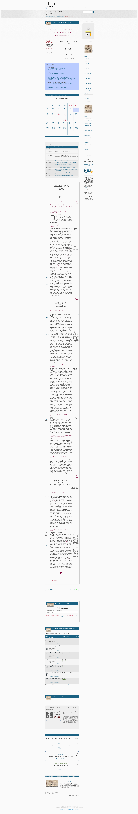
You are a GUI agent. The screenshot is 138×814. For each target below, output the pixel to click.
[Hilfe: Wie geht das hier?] (62, 619)
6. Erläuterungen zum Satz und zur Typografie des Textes (61, 79)
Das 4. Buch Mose (87, 66)
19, (47, 119)
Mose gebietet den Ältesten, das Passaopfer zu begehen (66, 165)
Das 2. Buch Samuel (87, 80)
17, (70, 114)
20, (53, 119)
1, (47, 105)
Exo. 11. (47, 465)
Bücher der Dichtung (87, 123)
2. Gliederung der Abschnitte (54, 69)
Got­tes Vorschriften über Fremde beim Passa (64, 175)
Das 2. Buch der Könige (87, 85)
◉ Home (46, 16)
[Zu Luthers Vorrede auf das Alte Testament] (51, 786)
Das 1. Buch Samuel (87, 78)
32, (53, 128)
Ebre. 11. (47, 284)
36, (76, 128)
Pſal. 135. (47, 419)
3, (59, 105)
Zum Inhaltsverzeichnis (54, 643)
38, (53, 132)
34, (64, 128)
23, (70, 119)
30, (76, 123)
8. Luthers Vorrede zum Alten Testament (57, 87)
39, (59, 132)
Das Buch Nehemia (87, 95)
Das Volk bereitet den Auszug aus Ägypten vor (64, 172)
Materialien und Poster (87, 152)
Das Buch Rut (86, 76)
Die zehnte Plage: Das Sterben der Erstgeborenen (65, 167)
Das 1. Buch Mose (86, 58)
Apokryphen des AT (87, 128)
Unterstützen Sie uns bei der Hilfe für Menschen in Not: (88, 166)
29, (70, 123)
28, (64, 123)
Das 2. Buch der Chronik (88, 90)
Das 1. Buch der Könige (87, 83)
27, (59, 123)
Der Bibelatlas (86, 149)
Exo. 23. (47, 316)
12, (76, 109)
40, (64, 132)
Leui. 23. (47, 334)
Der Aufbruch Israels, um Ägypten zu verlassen (64, 173)
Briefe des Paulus (86, 133)
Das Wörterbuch (86, 147)
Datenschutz (68, 809)
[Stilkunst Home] (49, 8)
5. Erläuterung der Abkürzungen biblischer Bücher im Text (61, 78)
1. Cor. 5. (75, 248)
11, (70, 109)
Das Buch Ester (86, 98)
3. (56, 73)
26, (53, 123)
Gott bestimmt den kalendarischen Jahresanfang (64, 160)
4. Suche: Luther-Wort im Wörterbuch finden (58, 77)
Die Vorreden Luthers (87, 140)
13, (48, 114)
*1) (77, 314)
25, (47, 123)
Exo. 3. (47, 463)
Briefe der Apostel (87, 135)
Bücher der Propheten (87, 125)
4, (65, 105)
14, (53, 114)
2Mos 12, (61, 748)
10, (65, 109)
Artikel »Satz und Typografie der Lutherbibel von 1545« (53, 723)
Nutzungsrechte (75, 809)
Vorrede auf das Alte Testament (68, 781)
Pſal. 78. (47, 418)
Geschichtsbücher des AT (88, 120)
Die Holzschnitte (86, 142)
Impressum (62, 809)
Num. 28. (47, 336)
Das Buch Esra (86, 93)
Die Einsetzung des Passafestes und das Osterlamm (65, 162)
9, (59, 109)
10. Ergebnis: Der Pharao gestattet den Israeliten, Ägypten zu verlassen (65, 170)
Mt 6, (86, 187)
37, (47, 132)
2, (53, 105)
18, (76, 114)
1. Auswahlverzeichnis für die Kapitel (56, 68)
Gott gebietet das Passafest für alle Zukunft (63, 164)
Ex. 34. (47, 317)
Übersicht (85, 56)
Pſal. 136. (47, 277)
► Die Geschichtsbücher (59, 16)
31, (47, 128)
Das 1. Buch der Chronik (87, 88)
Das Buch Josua (86, 71)
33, (59, 128)
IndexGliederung (62, 101)
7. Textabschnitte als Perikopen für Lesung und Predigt (60, 83)
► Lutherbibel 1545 (51, 16)
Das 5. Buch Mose (86, 68)
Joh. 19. (47, 545)
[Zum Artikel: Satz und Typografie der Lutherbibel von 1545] (53, 718)
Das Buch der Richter (87, 73)
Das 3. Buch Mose (86, 63)
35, (70, 128)
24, (76, 119)
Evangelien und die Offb (88, 130)
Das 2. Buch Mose (87, 61)
